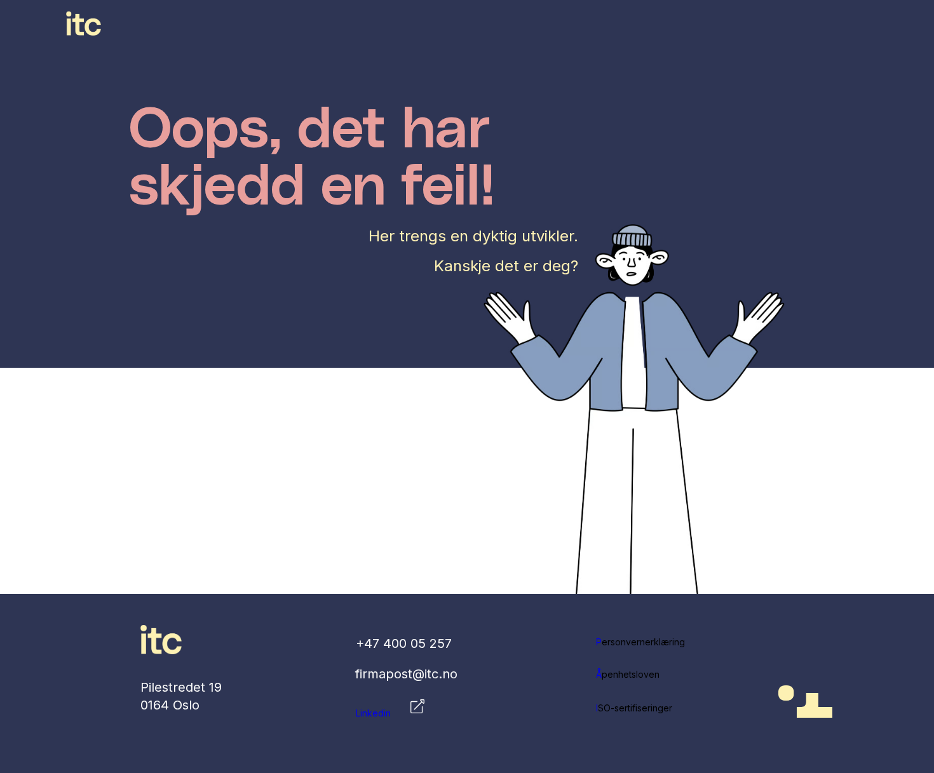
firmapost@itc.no (406, 674)
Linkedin (373, 713)
